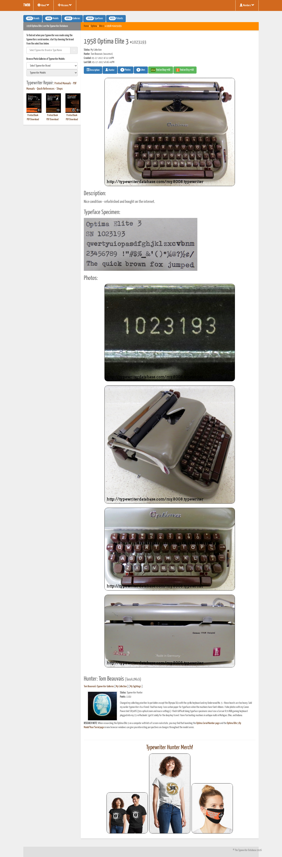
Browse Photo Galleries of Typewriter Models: (45, 59)
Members (247, 5)
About (43, 5)
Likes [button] (141, 70)
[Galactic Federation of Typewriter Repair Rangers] (169, 794)
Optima (94, 26)
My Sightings (135, 686)
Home (86, 26)
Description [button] (94, 70)
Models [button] (53, 18)
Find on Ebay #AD (163, 70)
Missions (65, 5)
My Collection (121, 686)
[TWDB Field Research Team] (212, 808)
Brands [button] (33, 18)
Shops (60, 88)
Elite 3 (101, 26)
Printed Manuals (63, 83)
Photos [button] (126, 70)
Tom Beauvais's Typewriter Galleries (99, 686)
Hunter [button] (111, 70)
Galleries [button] (73, 18)
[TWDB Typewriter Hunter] (127, 812)
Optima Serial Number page (208, 723)
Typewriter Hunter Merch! (169, 747)
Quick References (46, 88)
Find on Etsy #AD (186, 70)
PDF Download (33, 119)
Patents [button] (116, 18)
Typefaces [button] (95, 18)
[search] (52, 65)
